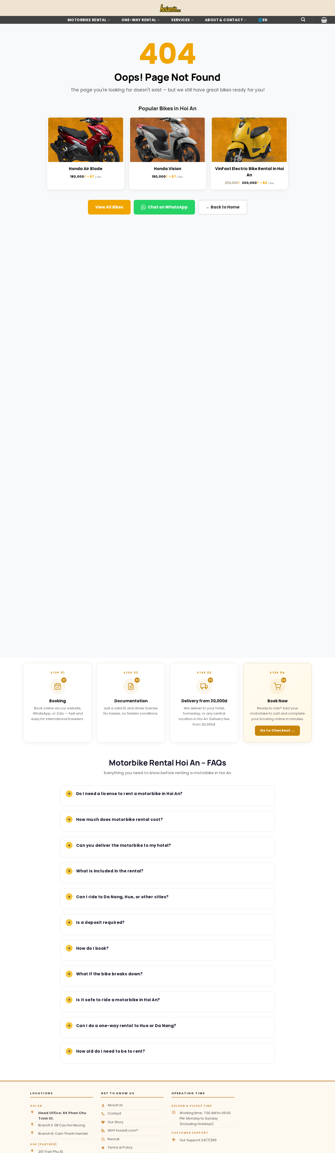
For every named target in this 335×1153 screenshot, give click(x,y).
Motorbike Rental (87, 20)
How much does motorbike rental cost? (119, 819)
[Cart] (324, 20)
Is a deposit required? (100, 922)
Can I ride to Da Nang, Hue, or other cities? (122, 897)
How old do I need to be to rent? (110, 1051)
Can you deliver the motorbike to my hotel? (123, 845)
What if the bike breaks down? (109, 974)
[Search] (303, 19)
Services (180, 20)
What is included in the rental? (110, 871)
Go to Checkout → (277, 730)
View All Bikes (109, 207)
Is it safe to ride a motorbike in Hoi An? (118, 1000)
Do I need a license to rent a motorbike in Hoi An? (129, 793)
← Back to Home (222, 207)
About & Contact (224, 20)
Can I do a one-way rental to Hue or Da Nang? (126, 1025)
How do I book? (92, 948)
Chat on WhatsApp (168, 207)
